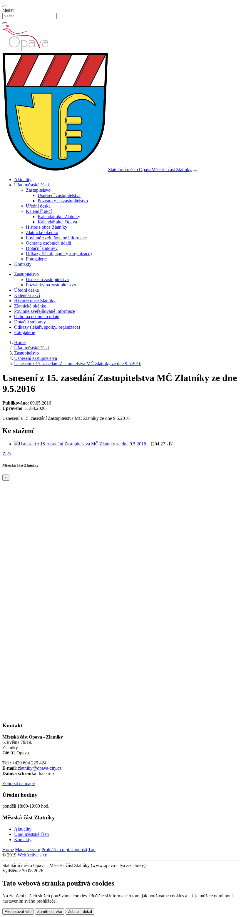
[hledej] (4, 23)
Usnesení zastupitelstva (59, 195)
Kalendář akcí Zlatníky (59, 216)
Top (92, 849)
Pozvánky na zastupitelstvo (63, 200)
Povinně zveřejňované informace (56, 237)
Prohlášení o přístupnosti (64, 849)
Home (8, 849)
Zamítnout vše (49, 911)
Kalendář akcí (27, 295)
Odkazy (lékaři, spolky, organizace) (59, 253)
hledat (8, 10)
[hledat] (4, 6)
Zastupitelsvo (26, 274)
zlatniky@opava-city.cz (39, 768)
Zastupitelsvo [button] (38, 190)
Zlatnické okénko (42, 232)
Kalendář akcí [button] (39, 211)
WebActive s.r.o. (33, 854)
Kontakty (22, 264)
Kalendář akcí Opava (57, 221)
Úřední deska (38, 205)
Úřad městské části (31, 834)
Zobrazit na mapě (18, 783)
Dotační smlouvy (42, 248)
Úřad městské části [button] (31, 184)
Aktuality (22, 179)
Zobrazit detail (80, 911)
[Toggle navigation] (195, 171)
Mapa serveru (27, 849)
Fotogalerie (36, 258)
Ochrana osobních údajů (48, 242)
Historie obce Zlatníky (46, 227)
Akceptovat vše (18, 911)
